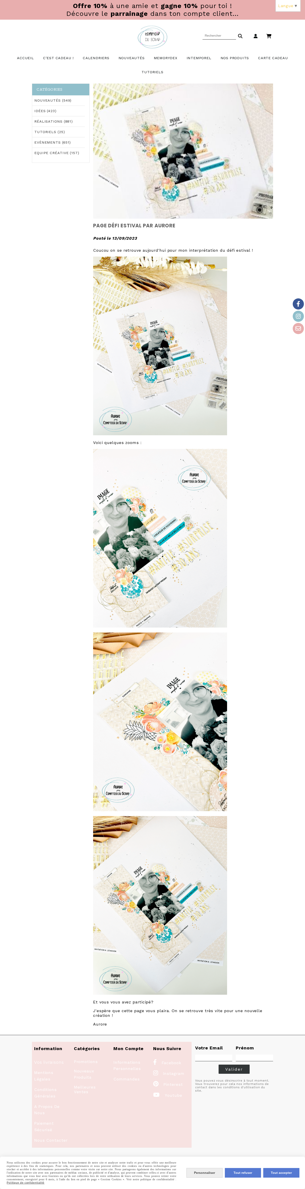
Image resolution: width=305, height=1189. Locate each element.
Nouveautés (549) (52, 100)
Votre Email (209, 1048)
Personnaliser (204, 1172)
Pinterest (168, 1084)
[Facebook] (298, 304)
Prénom (245, 1048)
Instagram (168, 1073)
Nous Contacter (51, 1140)
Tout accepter (281, 1172)
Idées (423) (45, 111)
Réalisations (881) (53, 121)
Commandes (126, 1079)
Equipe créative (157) (56, 153)
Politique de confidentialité (25, 1182)
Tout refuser (243, 1172)
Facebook (167, 1062)
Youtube (167, 1095)
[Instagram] (298, 316)
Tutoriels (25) (49, 132)
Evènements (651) (52, 142)
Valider (234, 1069)
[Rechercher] (240, 35)
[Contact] (298, 328)
